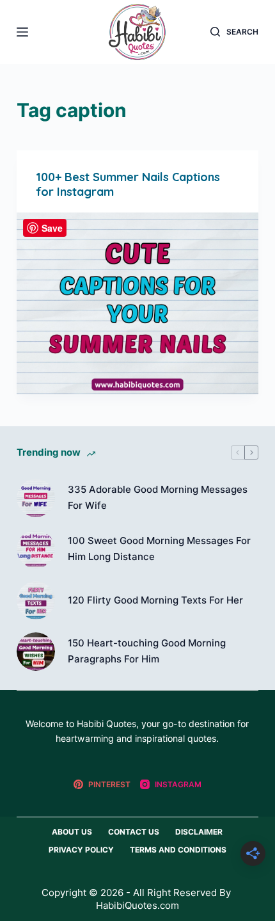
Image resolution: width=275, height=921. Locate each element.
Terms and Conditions (178, 849)
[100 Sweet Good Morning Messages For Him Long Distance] (36, 549)
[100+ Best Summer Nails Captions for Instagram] (137, 303)
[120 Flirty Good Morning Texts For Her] (36, 600)
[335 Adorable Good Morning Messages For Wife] (36, 498)
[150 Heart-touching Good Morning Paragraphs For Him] (36, 651)
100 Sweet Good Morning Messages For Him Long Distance (159, 548)
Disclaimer (199, 832)
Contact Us (133, 832)
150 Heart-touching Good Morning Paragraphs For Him (147, 651)
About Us (72, 832)
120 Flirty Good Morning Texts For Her (155, 600)
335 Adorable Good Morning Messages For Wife (158, 497)
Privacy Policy (81, 849)
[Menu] (22, 32)
